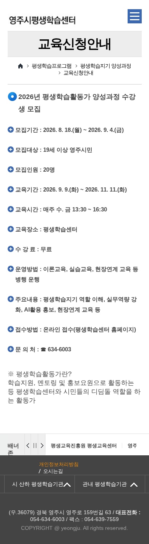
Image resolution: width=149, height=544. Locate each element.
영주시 (135, 445)
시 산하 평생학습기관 (37, 484)
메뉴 (135, 16)
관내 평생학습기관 (105, 484)
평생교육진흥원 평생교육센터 (84, 445)
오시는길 (53, 471)
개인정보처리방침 (59, 464)
